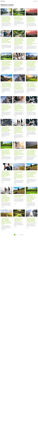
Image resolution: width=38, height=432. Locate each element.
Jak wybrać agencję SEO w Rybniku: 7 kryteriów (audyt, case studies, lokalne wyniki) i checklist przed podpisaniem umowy (31, 84)
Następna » (21, 234)
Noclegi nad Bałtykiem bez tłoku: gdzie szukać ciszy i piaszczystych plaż (19, 196)
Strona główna (35, 1)
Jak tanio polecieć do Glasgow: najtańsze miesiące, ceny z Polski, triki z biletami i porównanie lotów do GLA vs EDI (6, 129)
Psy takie (2, 1)
